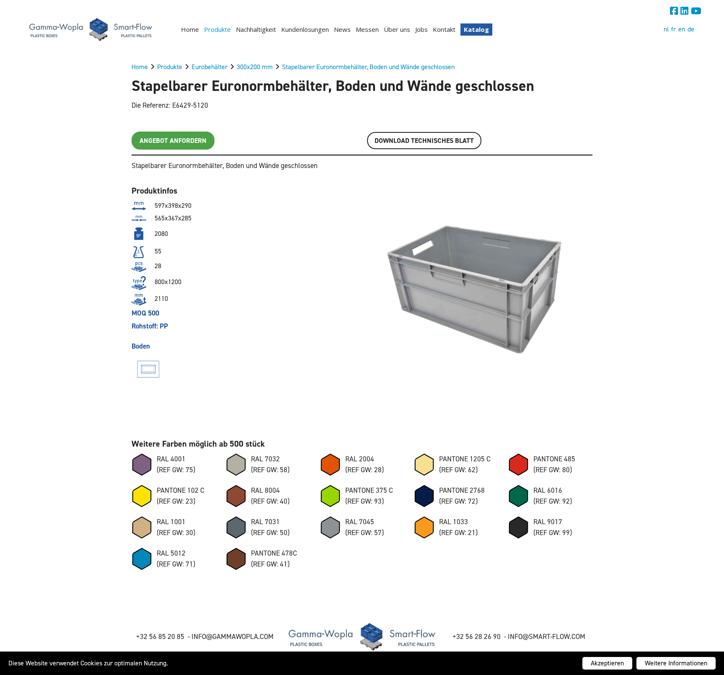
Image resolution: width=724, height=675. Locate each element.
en (681, 29)
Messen (367, 29)
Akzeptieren (607, 663)
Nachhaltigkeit (256, 29)
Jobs (421, 29)
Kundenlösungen (305, 29)
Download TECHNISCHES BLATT (424, 140)
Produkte (217, 29)
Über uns (397, 29)
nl (666, 29)
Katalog (476, 29)
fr (673, 29)
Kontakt (444, 29)
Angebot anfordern (173, 140)
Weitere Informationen (676, 663)
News (342, 29)
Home (190, 29)
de (691, 29)
